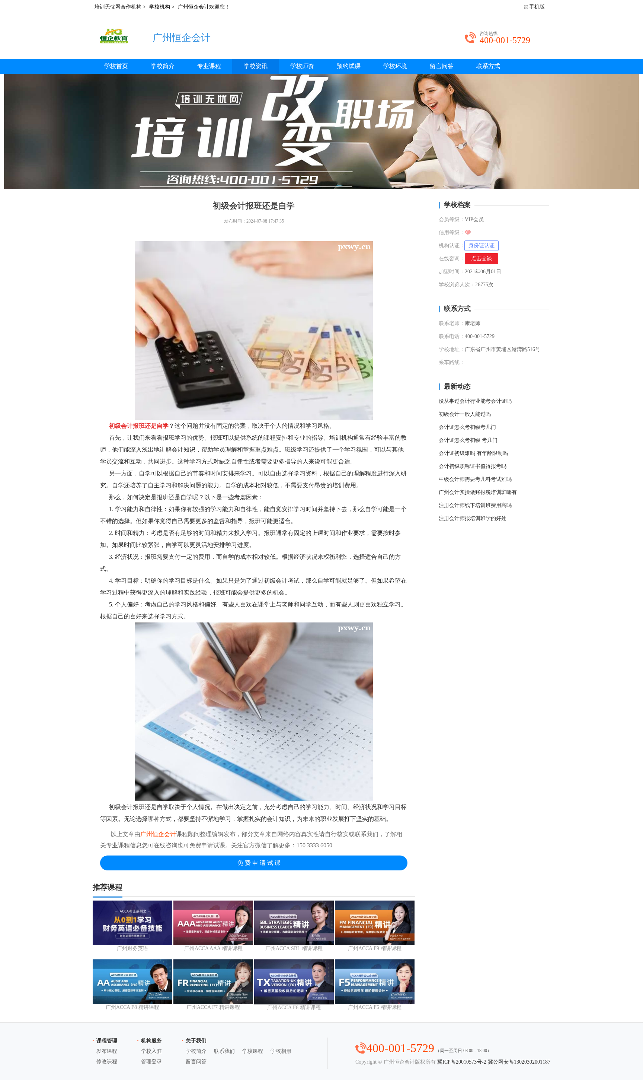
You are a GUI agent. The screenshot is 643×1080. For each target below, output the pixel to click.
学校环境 (395, 66)
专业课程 (209, 66)
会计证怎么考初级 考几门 (468, 440)
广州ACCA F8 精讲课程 (132, 1007)
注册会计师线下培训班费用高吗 (475, 505)
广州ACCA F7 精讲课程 (213, 1007)
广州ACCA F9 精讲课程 (375, 948)
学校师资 (302, 66)
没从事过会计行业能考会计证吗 (475, 401)
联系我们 (224, 1051)
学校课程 (252, 1051)
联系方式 (488, 66)
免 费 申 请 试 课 (259, 863)
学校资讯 (256, 66)
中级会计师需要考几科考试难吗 (475, 479)
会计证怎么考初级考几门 (467, 427)
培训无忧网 (108, 7)
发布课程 (106, 1051)
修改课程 (106, 1061)
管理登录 (151, 1061)
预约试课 (349, 66)
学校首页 (116, 66)
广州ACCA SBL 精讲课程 (294, 948)
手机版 (537, 7)
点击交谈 (481, 258)
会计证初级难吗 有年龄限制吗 (473, 453)
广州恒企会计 (193, 7)
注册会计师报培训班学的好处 (472, 518)
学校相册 (281, 1051)
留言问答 (442, 66)
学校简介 (163, 66)
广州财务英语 (132, 948)
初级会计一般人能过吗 (465, 414)
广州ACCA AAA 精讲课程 (213, 948)
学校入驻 (151, 1051)
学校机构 (159, 7)
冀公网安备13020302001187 (519, 1062)
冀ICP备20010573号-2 (461, 1062)
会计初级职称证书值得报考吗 (472, 466)
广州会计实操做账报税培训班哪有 (478, 492)
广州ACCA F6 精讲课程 (294, 1007)
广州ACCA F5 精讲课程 (375, 1007)
